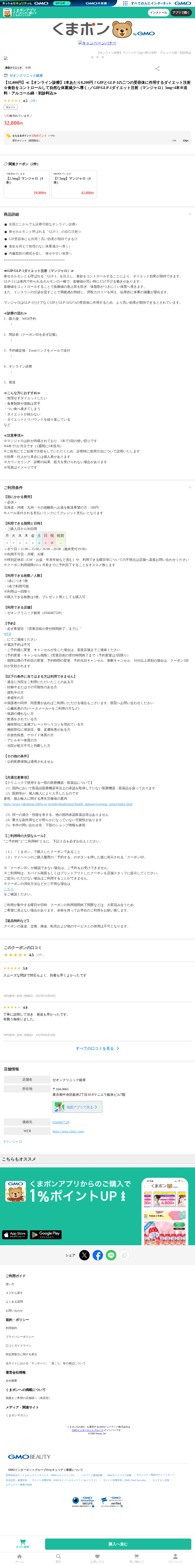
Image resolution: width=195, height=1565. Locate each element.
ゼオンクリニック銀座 (26, 75)
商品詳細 (11, 214)
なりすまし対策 (161, 1480)
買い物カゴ (136, 1561)
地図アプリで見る (80, 1107)
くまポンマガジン (17, 1415)
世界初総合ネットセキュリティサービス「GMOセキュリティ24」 (41, 1475)
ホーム (19, 1561)
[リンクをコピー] (124, 1255)
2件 (33, 101)
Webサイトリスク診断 (119, 1475)
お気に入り (97, 1561)
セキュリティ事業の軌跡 (19, 1484)
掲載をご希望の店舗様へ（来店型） (28, 1398)
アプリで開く (181, 12)
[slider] (13, 100)
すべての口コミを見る (95, 1048)
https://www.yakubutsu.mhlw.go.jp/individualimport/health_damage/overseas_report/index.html (68, 804)
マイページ (175, 1561)
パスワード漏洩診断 (91, 1475)
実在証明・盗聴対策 (16, 1480)
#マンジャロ (13, 1141)
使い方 (10, 1284)
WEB (7, 634)
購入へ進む (118, 1544)
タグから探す (14, 1293)
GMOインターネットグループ (87, 1430)
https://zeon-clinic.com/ (68, 1131)
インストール (158, 12)
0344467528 (61, 1122)
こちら (9, 889)
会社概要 (11, 1380)
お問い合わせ (14, 1310)
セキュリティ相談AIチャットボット (155, 1474)
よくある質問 (14, 1301)
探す (58, 1561)
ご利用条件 (13, 488)
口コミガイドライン (18, 1345)
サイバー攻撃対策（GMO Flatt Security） (125, 1480)
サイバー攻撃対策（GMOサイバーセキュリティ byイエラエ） (65, 1480)
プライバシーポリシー (20, 1336)
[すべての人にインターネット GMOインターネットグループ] (162, 3)
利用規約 (11, 1328)
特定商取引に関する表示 (21, 1354)
